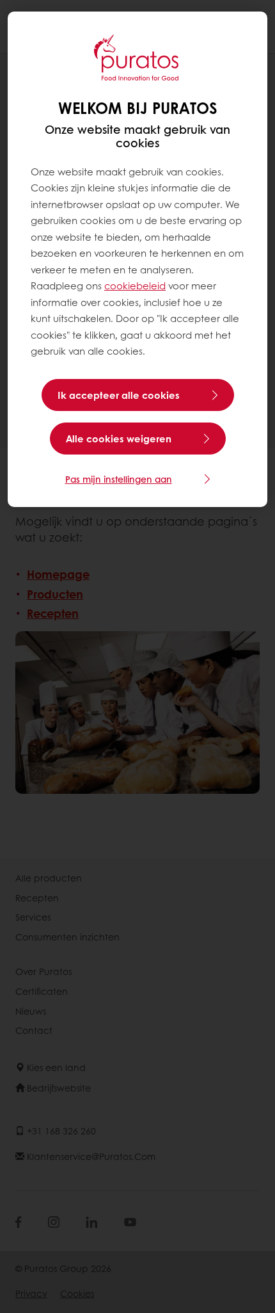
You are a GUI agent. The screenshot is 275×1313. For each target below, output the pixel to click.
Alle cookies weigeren (118, 438)
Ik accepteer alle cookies (119, 395)
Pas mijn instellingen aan (118, 478)
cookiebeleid (135, 285)
